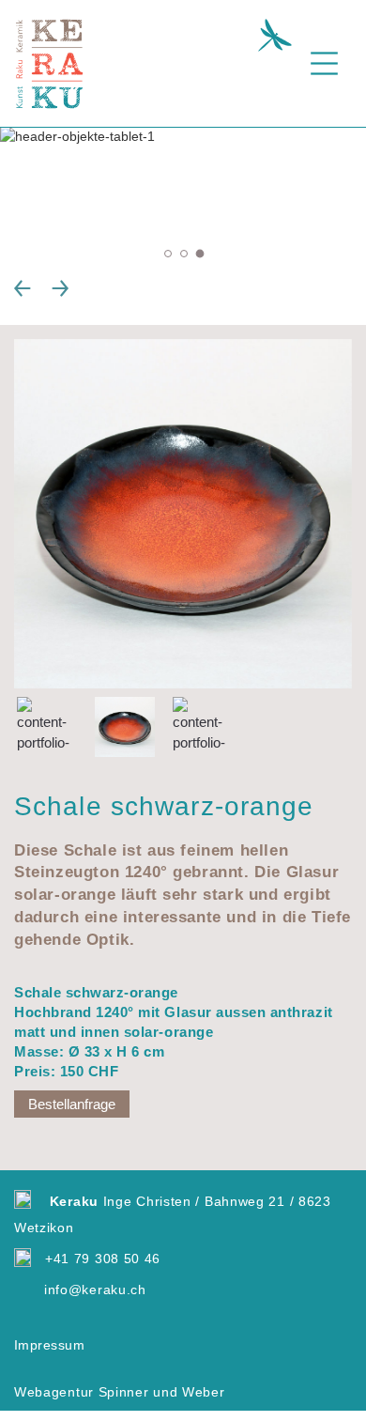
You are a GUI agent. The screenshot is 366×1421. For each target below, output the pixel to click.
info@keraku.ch (95, 1289)
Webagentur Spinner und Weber (119, 1391)
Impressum (49, 1344)
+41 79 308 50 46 (102, 1258)
